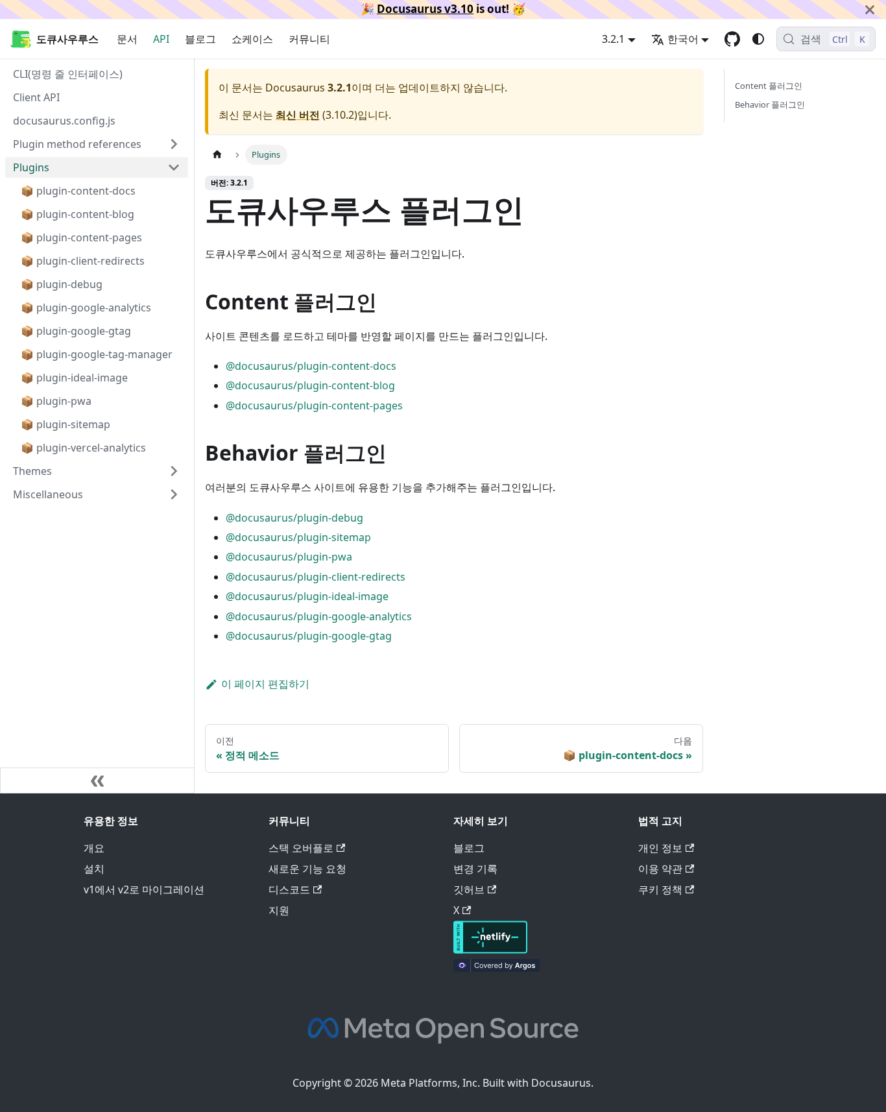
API (161, 39)
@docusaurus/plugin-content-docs (311, 366)
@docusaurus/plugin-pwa (289, 557)
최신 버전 (298, 115)
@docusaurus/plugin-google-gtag (309, 636)
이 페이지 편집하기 (265, 684)
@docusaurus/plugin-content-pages (314, 405)
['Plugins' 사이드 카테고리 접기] (174, 167)
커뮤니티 (309, 39)
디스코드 (289, 889)
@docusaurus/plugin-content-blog (310, 385)
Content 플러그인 (768, 85)
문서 (127, 39)
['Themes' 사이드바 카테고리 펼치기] (174, 471)
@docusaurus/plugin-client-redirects (315, 577)
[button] (96, 494)
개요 (94, 848)
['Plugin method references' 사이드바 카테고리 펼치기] (174, 144)
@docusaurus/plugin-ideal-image (307, 596)
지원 (279, 910)
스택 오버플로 (301, 848)
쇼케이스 (252, 39)
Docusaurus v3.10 (425, 8)
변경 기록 (475, 869)
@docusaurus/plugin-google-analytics (319, 616)
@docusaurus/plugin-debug (294, 518)
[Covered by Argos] (496, 968)
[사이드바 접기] (97, 780)
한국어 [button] (683, 39)
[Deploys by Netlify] (490, 950)
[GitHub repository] (732, 39)
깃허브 (469, 889)
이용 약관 (660, 869)
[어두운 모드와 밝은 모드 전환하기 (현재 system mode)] (758, 39)
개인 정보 (660, 848)
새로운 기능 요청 (307, 869)
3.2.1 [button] (613, 39)
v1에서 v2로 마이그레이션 (144, 889)
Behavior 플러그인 (770, 104)
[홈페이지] (217, 155)
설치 (94, 869)
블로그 (200, 39)
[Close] (870, 9)
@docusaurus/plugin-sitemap (298, 537)
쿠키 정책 (660, 889)
